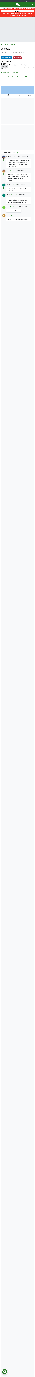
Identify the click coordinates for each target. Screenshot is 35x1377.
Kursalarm (30, 67)
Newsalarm (30, 65)
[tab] (3, 76)
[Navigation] (3, 4)
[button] (4, 160)
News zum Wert (7, 57)
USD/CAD (15, 156)
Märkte (6, 45)
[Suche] (32, 4)
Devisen (12, 45)
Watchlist (20, 65)
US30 (25, 1)
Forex (9, 69)
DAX (9, 1)
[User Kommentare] (5, 1371)
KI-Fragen (18, 57)
